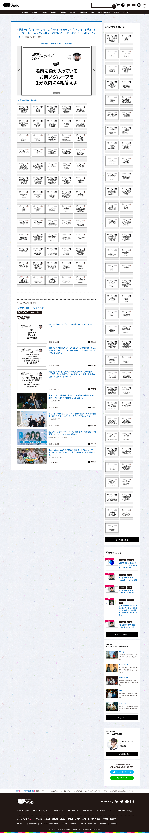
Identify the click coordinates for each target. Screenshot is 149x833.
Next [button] (134, 744)
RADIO (70, 819)
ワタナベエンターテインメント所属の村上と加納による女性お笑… (128, 657)
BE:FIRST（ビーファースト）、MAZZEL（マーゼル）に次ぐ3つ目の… (128, 682)
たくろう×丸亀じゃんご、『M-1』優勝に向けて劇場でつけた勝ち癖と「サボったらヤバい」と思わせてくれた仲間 (72, 414)
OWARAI (24, 12)
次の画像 (68, 43)
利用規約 (114, 824)
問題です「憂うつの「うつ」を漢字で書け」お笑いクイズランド (72, 325)
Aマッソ (122, 652)
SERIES (72, 12)
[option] (122, 744)
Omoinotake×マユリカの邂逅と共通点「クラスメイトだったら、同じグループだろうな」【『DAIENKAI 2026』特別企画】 (72, 452)
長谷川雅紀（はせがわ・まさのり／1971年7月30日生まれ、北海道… (128, 695)
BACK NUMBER (104, 12)
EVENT (126, 12)
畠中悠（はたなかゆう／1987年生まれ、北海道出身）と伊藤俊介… (128, 708)
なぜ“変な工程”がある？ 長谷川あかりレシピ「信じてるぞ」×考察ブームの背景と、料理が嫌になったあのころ (128, 610)
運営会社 (103, 824)
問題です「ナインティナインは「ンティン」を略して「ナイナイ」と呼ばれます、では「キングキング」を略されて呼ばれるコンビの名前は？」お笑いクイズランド (56, 33)
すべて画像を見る (122, 540)
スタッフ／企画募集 (69, 824)
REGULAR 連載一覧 (27, 791)
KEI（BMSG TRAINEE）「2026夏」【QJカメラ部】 (128, 579)
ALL (92, 12)
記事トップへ (56, 43)
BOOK (77, 819)
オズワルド (123, 703)
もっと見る (122, 718)
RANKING (83, 12)
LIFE (84, 819)
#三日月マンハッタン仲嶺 (26, 303)
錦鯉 (120, 690)
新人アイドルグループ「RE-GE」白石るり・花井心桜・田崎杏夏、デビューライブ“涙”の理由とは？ (72, 433)
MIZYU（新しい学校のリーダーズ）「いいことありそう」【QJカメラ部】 (128, 565)
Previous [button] (108, 744)
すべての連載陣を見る (122, 754)
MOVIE (44, 12)
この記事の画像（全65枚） (27, 100)
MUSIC (34, 12)
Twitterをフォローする (123, 772)
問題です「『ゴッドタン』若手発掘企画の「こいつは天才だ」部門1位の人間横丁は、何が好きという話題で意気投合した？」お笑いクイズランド (72, 374)
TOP (17, 791)
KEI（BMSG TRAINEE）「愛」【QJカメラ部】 (127, 626)
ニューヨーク (123, 665)
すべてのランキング (122, 634)
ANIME (63, 12)
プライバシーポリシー (88, 824)
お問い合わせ (31, 824)
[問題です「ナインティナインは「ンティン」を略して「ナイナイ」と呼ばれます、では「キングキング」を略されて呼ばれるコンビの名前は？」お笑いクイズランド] (24, 109)
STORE (116, 12)
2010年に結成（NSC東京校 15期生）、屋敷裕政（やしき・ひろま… (128, 670)
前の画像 (44, 43)
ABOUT (20, 824)
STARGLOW (123, 677)
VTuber (53, 12)
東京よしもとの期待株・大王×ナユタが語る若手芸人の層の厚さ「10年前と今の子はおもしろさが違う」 (72, 396)
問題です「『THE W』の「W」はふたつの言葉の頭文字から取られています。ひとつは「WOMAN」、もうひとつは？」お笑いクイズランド (72, 350)
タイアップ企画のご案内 (49, 824)
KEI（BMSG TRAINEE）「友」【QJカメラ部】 (127, 591)
